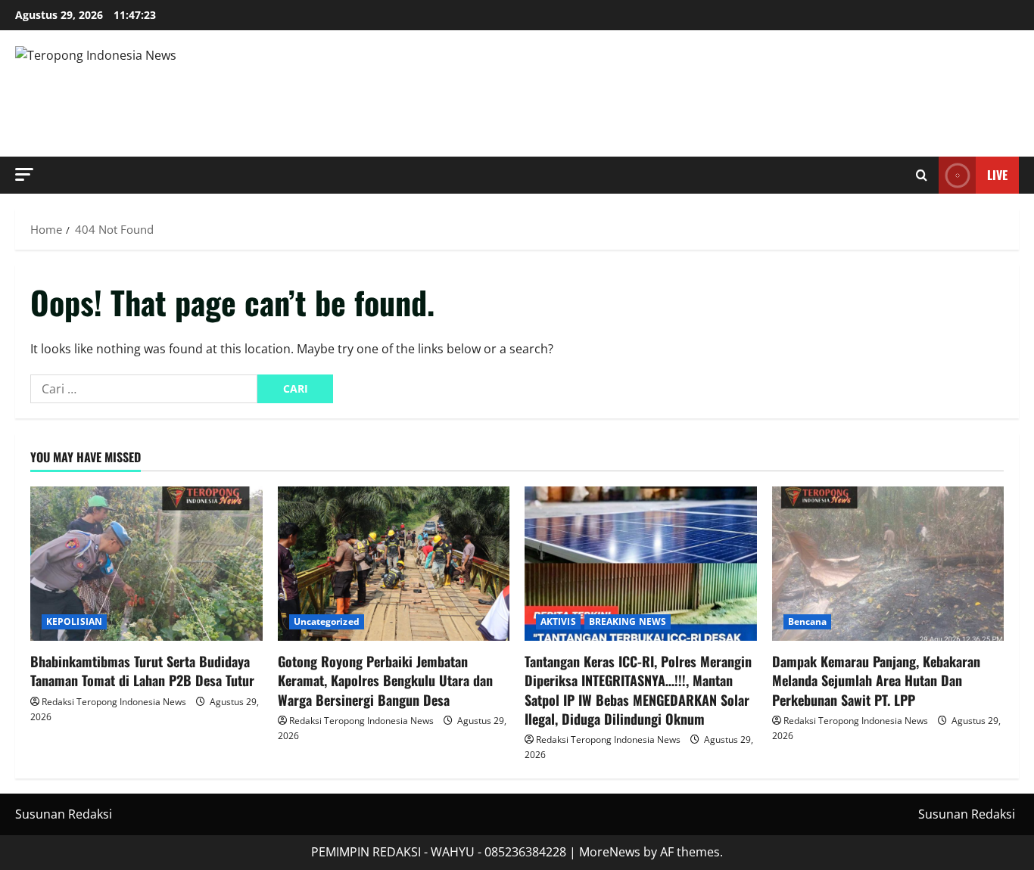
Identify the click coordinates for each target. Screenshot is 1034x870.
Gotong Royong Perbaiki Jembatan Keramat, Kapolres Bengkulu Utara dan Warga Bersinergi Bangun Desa (385, 680)
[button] (24, 174)
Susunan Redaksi (63, 814)
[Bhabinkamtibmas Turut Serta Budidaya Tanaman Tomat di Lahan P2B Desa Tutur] (146, 563)
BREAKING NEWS (627, 621)
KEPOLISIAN (74, 621)
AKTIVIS (558, 621)
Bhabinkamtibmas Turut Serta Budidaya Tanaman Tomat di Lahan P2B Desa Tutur (142, 670)
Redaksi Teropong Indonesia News (114, 701)
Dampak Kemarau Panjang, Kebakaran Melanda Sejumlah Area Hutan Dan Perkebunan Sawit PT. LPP (876, 680)
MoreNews (609, 852)
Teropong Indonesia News (232, 94)
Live (997, 175)
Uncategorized (327, 621)
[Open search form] (921, 175)
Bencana (807, 621)
